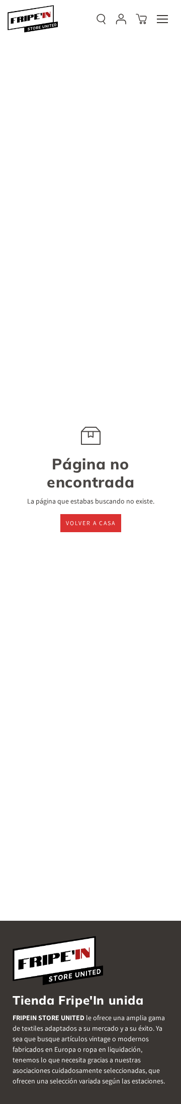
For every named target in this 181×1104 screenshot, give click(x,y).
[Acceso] (121, 19)
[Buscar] (101, 19)
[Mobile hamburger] (162, 19)
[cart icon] (141, 19)
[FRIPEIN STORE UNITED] (33, 19)
